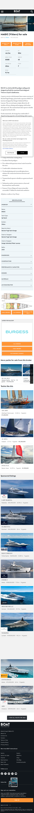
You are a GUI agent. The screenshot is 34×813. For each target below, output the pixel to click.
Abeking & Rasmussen (8, 413)
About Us (3, 733)
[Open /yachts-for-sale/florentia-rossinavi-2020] (17, 515)
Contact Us (4, 735)
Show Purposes (10, 152)
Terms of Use (4, 740)
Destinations (4, 760)
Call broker (17, 312)
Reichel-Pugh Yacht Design (9, 230)
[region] (17, 137)
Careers (3, 738)
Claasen (4, 441)
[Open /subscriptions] (11, 783)
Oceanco (4, 709)
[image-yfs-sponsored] (4, 498)
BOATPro (19, 755)
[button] (1, 23)
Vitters (7, 37)
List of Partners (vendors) (8, 148)
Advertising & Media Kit (7, 731)
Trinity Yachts (5, 556)
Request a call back (28, 312)
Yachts (2, 753)
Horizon (4, 609)
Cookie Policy (4, 742)
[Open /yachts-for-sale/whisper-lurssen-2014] (17, 622)
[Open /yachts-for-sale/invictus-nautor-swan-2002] (17, 454)
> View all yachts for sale (17, 717)
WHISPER (5, 633)
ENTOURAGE (6, 680)
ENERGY (5, 580)
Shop (18, 757)
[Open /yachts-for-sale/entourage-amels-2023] (17, 668)
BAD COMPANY (7, 553)
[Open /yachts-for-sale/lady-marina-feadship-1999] (17, 489)
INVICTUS (5, 466)
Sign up (17, 800)
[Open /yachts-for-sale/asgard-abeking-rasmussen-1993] (17, 399)
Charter (3, 757)
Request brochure (28, 44)
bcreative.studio (21, 762)
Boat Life (3, 762)
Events (18, 753)
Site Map (19, 760)
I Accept (22, 152)
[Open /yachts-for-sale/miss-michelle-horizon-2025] (17, 595)
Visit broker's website (17, 353)
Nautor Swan (5, 468)
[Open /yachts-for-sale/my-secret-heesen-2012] (11, 370)
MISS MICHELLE (7, 606)
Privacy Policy (5, 744)
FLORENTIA (6, 527)
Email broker (6, 312)
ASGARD (5, 411)
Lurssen (4, 635)
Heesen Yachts (6, 380)
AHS (3, 706)
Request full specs (6, 44)
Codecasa (26, 380)
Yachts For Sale (5, 755)
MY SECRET (6, 378)
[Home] (17, 12)
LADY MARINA (7, 500)
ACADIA (4, 439)
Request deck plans (17, 44)
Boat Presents (5, 764)
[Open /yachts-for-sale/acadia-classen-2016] (17, 428)
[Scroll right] (31, 374)
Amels (3, 582)
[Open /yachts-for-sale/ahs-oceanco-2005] (17, 695)
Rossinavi (4, 529)
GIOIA (25, 378)
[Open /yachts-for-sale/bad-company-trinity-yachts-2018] (17, 542)
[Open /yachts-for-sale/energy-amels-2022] (17, 569)
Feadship (4, 502)
